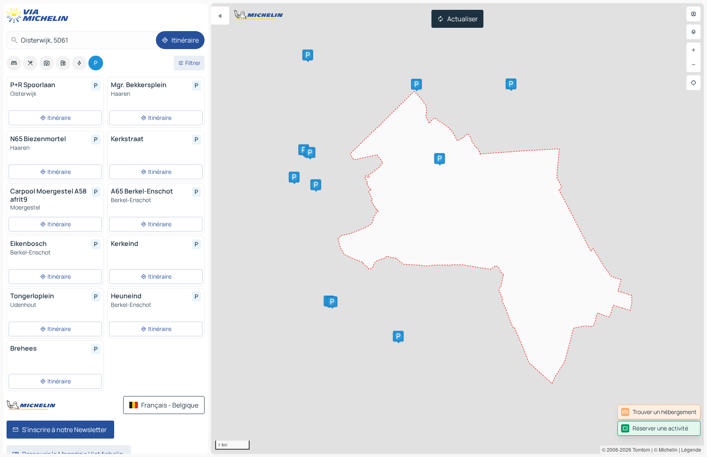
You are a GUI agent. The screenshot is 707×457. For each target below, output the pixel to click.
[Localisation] (693, 82)
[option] (14, 63)
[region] (457, 228)
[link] (658, 412)
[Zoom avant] (693, 50)
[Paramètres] (693, 32)
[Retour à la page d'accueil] (39, 16)
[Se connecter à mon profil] (693, 14)
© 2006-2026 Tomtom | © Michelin (640, 449)
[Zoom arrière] (693, 64)
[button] (439, 158)
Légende (691, 449)
